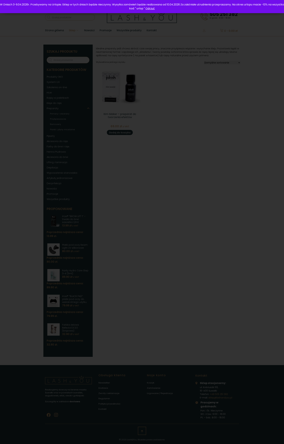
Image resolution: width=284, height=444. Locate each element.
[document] (142, 222)
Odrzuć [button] (150, 8)
